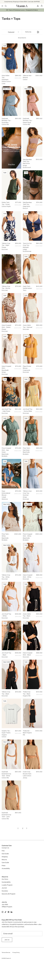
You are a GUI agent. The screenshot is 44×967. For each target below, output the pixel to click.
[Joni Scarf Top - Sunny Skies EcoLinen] (32, 391)
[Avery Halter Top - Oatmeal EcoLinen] (32, 308)
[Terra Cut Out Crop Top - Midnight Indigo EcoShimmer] (32, 226)
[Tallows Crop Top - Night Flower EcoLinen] (11, 226)
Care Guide (5, 862)
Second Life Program (8, 894)
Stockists (5, 891)
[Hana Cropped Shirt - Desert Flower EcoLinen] (11, 308)
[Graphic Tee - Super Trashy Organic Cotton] (11, 713)
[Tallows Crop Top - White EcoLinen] (11, 557)
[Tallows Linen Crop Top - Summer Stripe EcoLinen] (32, 473)
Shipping (5, 857)
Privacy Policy (16, 952)
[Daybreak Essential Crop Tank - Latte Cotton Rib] (11, 795)
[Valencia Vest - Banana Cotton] (32, 58)
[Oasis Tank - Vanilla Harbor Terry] (32, 269)
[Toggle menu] (2, 6)
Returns (4, 860)
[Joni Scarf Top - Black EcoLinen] (11, 635)
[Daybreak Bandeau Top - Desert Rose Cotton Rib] (32, 101)
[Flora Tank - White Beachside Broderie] (11, 516)
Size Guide (5, 854)
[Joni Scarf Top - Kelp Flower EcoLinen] (11, 391)
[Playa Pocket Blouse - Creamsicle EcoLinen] (32, 349)
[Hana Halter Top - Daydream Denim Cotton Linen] (11, 58)
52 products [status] (22, 38)
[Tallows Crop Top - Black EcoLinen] (11, 674)
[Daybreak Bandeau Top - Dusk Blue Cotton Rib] (11, 101)
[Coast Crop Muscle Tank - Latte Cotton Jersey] (32, 754)
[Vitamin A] (22, 6)
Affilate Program (7, 907)
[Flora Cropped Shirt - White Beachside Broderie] (32, 516)
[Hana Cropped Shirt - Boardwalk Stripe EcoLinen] (11, 349)
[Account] (37, 6)
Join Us (6, 940)
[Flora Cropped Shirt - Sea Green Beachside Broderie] (11, 430)
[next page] (26, 828)
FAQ (3, 851)
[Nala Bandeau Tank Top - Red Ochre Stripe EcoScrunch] (32, 142)
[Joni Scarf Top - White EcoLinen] (11, 596)
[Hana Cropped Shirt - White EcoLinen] (32, 557)
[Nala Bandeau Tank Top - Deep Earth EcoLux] (32, 185)
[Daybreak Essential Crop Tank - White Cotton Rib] (11, 754)
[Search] (7, 6)
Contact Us (5, 848)
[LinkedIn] (11, 912)
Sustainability (6, 882)
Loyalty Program (7, 885)
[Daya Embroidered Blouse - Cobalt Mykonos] (11, 473)
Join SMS (5, 904)
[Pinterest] (8, 912)
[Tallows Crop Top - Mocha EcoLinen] (11, 269)
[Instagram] (2, 912)
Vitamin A (8, 958)
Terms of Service (6, 952)
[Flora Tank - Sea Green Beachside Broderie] (32, 430)
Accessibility (6, 868)
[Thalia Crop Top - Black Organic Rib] (32, 674)
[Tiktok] (5, 912)
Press (3, 865)
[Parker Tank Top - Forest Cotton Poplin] (11, 185)
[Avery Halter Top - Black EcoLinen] (32, 596)
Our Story (5, 879)
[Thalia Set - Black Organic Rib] (32, 713)
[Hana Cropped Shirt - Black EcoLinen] (32, 635)
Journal (4, 888)
